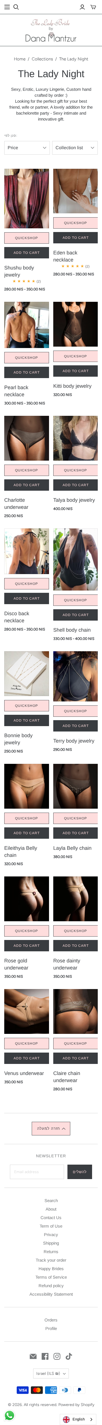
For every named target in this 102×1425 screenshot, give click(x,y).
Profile (51, 1328)
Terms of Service (51, 1277)
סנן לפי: (10, 136)
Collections (42, 59)
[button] (51, 1128)
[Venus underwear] (26, 1026)
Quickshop (26, 238)
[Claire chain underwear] (75, 1026)
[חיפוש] (16, 7)
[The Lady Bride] (51, 29)
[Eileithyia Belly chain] (26, 801)
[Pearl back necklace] (26, 340)
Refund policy (51, 1285)
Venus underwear (24, 1073)
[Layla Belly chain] (75, 801)
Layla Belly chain (72, 848)
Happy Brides (51, 1268)
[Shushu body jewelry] (26, 213)
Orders (51, 1320)
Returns (51, 1251)
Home (20, 59)
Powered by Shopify (76, 1404)
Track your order (51, 1260)
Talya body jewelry (74, 500)
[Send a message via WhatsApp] (9, 1415)
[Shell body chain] (75, 574)
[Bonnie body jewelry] (26, 688)
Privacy (51, 1234)
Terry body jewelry (73, 741)
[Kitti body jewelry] (75, 339)
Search (51, 1200)
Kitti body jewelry (72, 386)
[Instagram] (57, 1356)
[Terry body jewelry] (75, 691)
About (51, 1209)
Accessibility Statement (51, 1294)
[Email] (33, 1356)
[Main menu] (7, 7)
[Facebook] (45, 1356)
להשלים (80, 1172)
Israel (48, 1373)
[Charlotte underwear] (26, 453)
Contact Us (51, 1217)
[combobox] (78, 1419)
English (79, 1419)
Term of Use (51, 1226)
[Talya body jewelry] (75, 453)
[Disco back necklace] (26, 566)
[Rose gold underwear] (26, 913)
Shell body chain (72, 630)
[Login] (82, 7)
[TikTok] (68, 1356)
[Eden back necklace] (75, 206)
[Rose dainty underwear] (75, 913)
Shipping (51, 1243)
